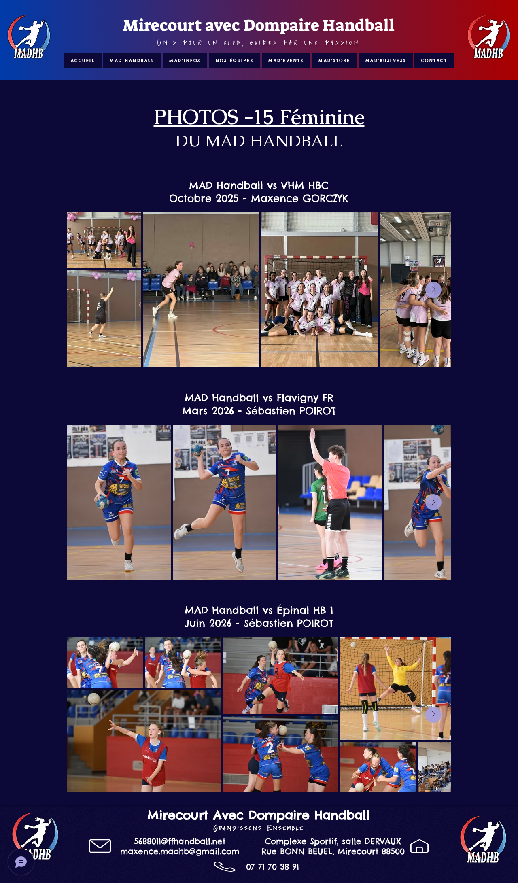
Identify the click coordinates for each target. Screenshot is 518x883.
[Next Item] (433, 290)
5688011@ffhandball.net (179, 841)
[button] (132, 60)
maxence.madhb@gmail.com (179, 851)
